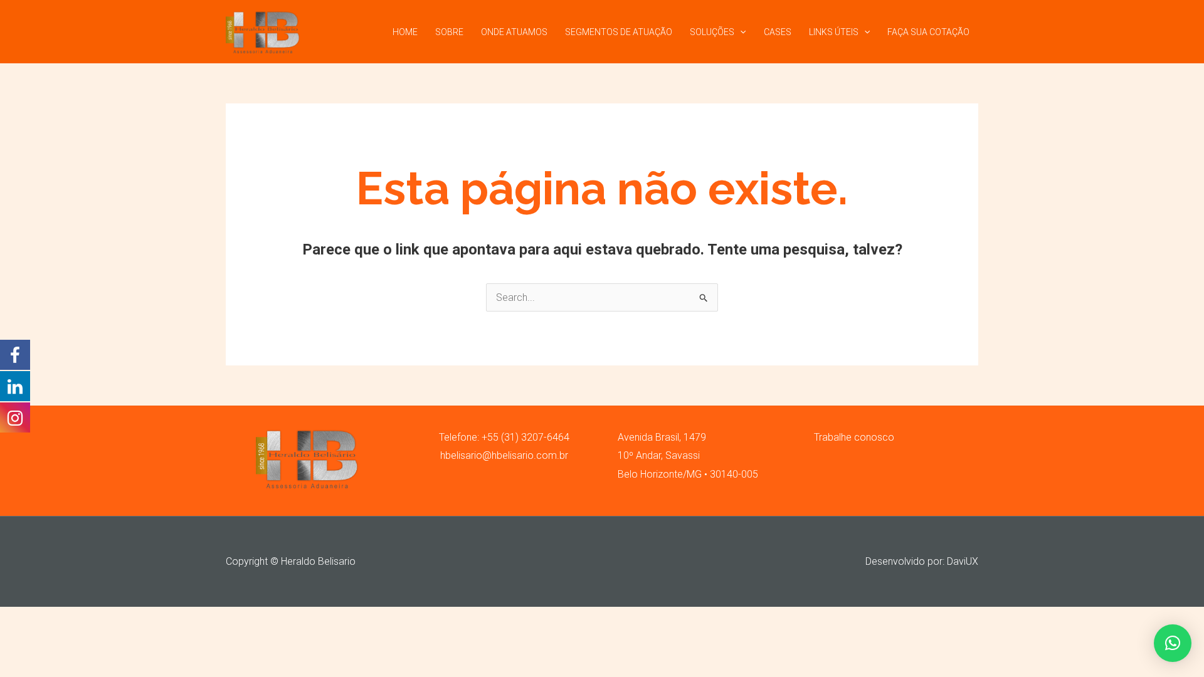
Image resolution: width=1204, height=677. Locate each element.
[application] (740, 32)
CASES (777, 32)
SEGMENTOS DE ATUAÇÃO (618, 32)
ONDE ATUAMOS (514, 32)
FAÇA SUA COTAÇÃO (928, 32)
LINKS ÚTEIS (833, 32)
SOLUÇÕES (712, 32)
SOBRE (449, 32)
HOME (405, 32)
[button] (1172, 643)
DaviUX (962, 561)
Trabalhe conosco (854, 437)
